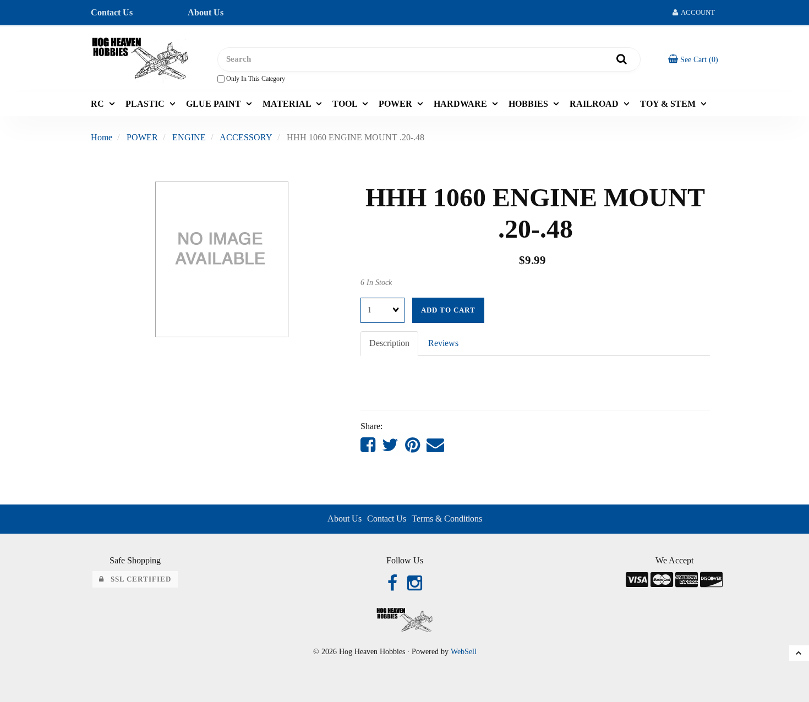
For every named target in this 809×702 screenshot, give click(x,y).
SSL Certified (137, 579)
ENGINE (189, 137)
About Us (205, 12)
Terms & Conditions (447, 518)
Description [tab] (389, 343)
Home (101, 137)
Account (696, 12)
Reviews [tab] (443, 343)
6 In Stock (376, 282)
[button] (693, 59)
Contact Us (112, 12)
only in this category (255, 79)
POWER (142, 137)
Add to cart (448, 310)
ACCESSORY (246, 137)
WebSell (464, 652)
